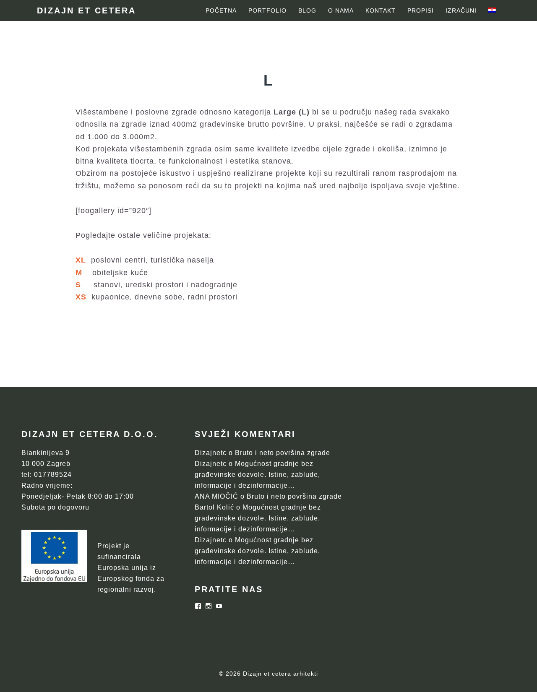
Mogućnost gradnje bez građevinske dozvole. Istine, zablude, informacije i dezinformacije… (257, 474)
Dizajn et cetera (86, 10)
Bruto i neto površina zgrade (282, 452)
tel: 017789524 (46, 474)
